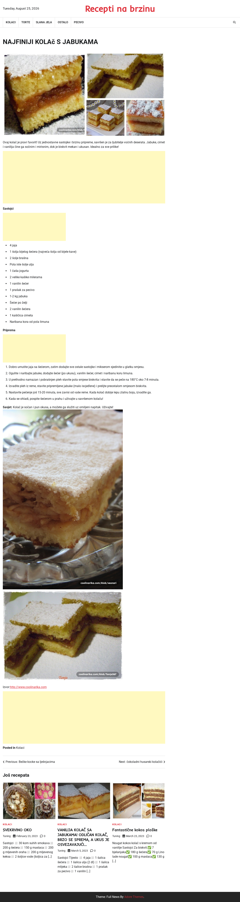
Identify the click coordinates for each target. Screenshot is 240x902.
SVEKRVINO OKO (17, 829)
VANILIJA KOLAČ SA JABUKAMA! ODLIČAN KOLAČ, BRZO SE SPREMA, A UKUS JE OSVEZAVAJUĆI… (83, 837)
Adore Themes (133, 897)
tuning (7, 836)
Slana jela (44, 22)
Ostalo (63, 22)
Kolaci (11, 22)
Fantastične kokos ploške (134, 829)
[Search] (234, 22)
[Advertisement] (84, 177)
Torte (25, 22)
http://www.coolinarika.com (28, 687)
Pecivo (79, 22)
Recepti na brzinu (120, 8)
